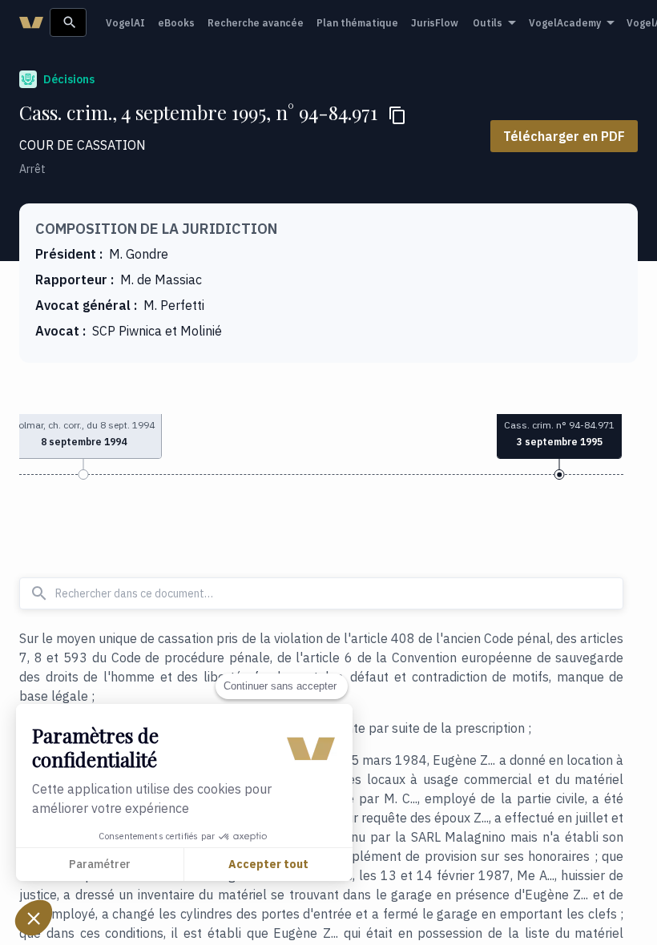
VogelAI (125, 23)
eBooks (176, 23)
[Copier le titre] (397, 115)
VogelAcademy (565, 23)
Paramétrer (100, 864)
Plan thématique (357, 23)
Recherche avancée (256, 23)
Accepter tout (268, 864)
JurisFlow (434, 23)
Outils (487, 23)
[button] (33, 918)
